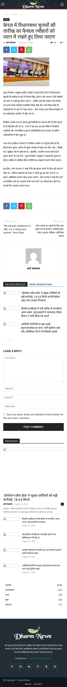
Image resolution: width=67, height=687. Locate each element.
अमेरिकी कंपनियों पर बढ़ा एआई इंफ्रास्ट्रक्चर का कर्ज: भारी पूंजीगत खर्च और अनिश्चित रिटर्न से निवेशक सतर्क (40, 327)
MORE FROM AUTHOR (40, 284)
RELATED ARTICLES (15, 284)
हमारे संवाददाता (10, 42)
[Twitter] (14, 50)
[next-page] (10, 340)
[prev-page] (5, 340)
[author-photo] (33, 263)
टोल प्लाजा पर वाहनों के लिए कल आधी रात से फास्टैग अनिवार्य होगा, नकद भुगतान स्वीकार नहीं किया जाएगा (49, 230)
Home (6, 14)
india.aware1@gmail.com (39, 658)
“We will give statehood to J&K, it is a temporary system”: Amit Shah (17, 229)
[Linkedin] (29, 666)
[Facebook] (6, 50)
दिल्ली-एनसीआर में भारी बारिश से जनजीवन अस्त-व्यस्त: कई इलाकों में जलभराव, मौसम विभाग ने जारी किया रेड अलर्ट (41, 312)
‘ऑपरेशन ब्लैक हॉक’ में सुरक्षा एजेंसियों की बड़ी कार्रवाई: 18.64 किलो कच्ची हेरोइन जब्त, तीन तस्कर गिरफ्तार (40, 296)
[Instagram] (20, 666)
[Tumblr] (46, 666)
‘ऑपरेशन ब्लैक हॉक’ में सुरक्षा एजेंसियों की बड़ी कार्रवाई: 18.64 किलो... (30, 498)
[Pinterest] (21, 50)
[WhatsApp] (29, 50)
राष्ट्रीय (14, 14)
